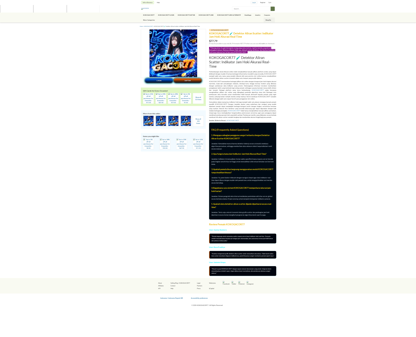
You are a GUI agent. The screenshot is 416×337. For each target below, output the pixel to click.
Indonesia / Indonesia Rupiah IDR (171, 298)
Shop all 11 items (198, 98)
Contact (173, 286)
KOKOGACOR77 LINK (206, 15)
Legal (198, 283)
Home (141, 26)
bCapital (211, 288)
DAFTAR (188, 80)
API (159, 288)
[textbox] (251, 9)
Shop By (268, 20)
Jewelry (257, 15)
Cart (269, 2)
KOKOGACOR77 (148, 15)
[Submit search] (273, 9)
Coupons (267, 15)
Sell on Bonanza (148, 2)
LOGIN (159, 80)
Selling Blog (174, 283)
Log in (254, 2)
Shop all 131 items (198, 121)
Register (262, 2)
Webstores (212, 283)
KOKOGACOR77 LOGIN (166, 15)
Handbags (248, 15)
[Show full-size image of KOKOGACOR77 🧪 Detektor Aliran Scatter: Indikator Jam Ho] (173, 53)
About (160, 283)
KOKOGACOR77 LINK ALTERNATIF (229, 15)
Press (199, 288)
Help (158, 2)
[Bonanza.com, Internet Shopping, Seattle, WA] (243, 298)
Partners (199, 286)
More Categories (149, 20)
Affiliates (161, 286)
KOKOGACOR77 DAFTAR (186, 15)
